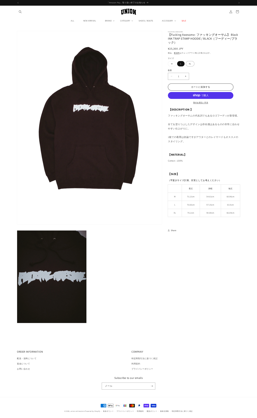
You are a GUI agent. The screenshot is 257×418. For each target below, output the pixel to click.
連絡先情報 (164, 411)
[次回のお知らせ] (239, 3)
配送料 (177, 53)
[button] (20, 11)
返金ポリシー (108, 411)
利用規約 (135, 363)
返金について (23, 363)
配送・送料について (26, 358)
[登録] (152, 386)
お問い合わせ (23, 369)
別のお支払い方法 (200, 102)
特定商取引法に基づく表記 (144, 358)
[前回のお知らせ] (18, 3)
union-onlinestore (77, 411)
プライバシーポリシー (142, 369)
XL (190, 63)
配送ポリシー (152, 411)
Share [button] (173, 230)
